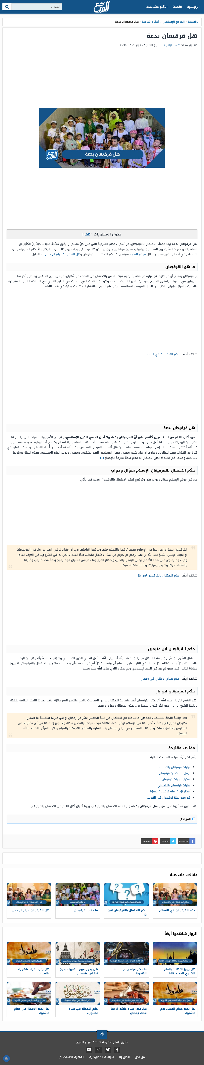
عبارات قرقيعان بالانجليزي (174, 785)
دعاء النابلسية (172, 45)
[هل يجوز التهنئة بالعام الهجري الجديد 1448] (175, 953)
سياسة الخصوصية (101, 1057)
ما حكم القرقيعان (86, 910)
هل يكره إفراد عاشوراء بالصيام (33, 971)
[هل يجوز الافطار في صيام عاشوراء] (29, 993)
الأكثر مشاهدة (157, 7)
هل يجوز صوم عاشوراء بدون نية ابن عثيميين (79, 971)
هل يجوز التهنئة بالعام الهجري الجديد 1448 (179, 971)
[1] (102, 458)
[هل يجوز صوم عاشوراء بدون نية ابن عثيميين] (78, 953)
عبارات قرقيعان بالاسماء (174, 767)
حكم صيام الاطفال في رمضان (159, 678)
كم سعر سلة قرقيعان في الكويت (168, 797)
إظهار (87, 234)
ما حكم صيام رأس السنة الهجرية (130, 971)
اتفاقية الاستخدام (71, 1057)
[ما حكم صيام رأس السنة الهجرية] (126, 953)
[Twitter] (108, 1050)
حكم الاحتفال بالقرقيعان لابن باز (158, 575)
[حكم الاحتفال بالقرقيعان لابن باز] (126, 894)
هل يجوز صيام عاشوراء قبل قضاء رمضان (128, 1011)
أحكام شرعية (150, 22)
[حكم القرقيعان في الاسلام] (175, 894)
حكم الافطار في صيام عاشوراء (83, 1011)
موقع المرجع (138, 254)
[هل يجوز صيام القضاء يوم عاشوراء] (175, 993)
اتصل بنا (124, 1057)
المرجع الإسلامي (174, 22)
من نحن (140, 1057)
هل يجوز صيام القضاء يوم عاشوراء (177, 1011)
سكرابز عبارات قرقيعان (176, 779)
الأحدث (177, 7)
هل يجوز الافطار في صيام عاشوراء (31, 1011)
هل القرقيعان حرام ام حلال (62, 254)
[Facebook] (117, 1050)
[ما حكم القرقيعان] (78, 894)
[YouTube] (89, 1050)
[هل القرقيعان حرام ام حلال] (29, 894)
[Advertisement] (102, 78)
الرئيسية (193, 7)
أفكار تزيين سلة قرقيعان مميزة (170, 791)
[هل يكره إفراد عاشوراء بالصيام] (29, 953)
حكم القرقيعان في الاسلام (161, 354)
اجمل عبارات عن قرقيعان (174, 773)
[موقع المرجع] (102, 7)
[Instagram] (98, 1050)
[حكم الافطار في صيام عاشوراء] (78, 993)
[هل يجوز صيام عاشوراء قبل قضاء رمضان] (126, 993)
